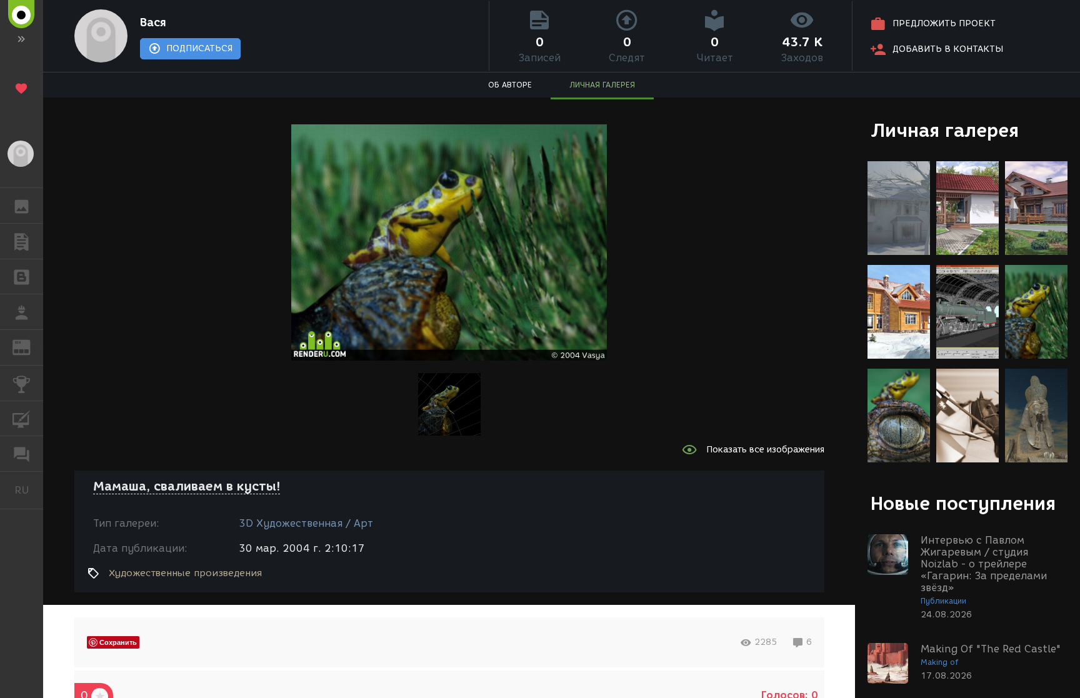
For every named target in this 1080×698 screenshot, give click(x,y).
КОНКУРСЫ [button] (21, 383)
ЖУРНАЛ (29, 346)
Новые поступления (963, 503)
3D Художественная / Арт (306, 523)
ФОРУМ (21, 453)
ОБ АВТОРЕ (510, 84)
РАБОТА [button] (21, 311)
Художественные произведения (185, 573)
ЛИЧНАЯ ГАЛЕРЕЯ (602, 84)
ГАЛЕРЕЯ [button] (21, 205)
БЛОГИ (21, 276)
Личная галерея (945, 130)
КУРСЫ (21, 418)
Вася (153, 22)
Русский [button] (28, 490)
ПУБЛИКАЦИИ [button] (21, 241)
